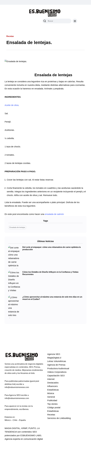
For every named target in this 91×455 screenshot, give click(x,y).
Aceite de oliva (11, 105)
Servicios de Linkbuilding (59, 418)
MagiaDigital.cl (54, 358)
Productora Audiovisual (58, 368)
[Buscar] (44, 21)
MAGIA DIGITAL (12, 428)
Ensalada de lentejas (17, 227)
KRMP (24, 428)
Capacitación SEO (56, 375)
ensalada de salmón (54, 214)
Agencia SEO (53, 354)
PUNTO (32, 428)
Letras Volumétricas (56, 361)
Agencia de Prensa (56, 365)
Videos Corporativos (56, 372)
